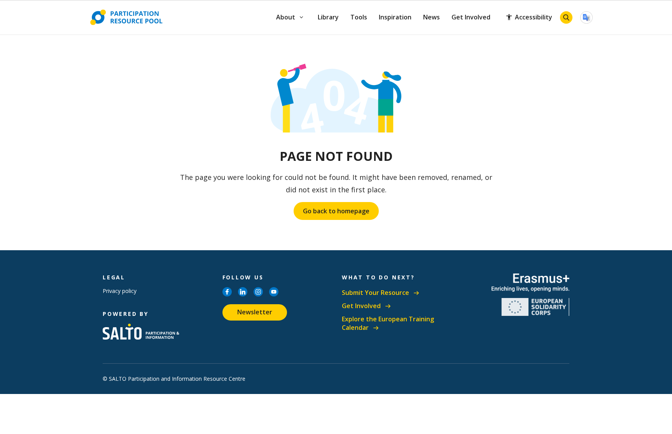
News (431, 17)
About (286, 17)
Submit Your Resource (375, 293)
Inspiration (395, 17)
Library (328, 17)
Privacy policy (119, 291)
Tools (358, 17)
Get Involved (471, 17)
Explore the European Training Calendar (388, 323)
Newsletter (254, 312)
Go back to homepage (336, 211)
